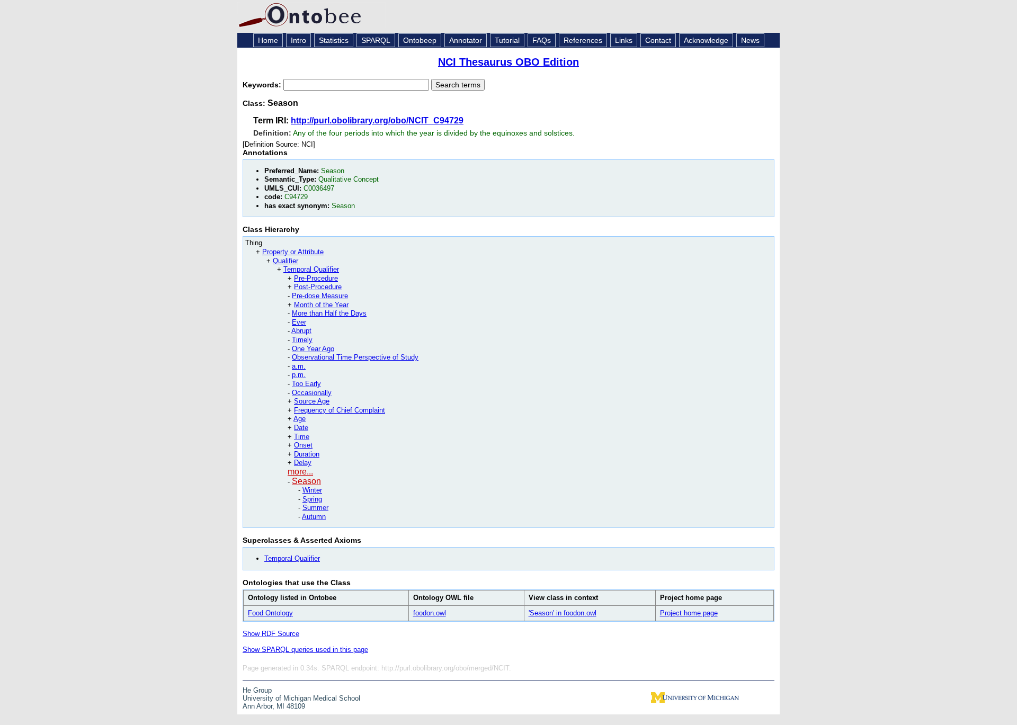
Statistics (334, 40)
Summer (315, 508)
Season (306, 481)
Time (301, 437)
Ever (299, 322)
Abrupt (301, 331)
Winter (312, 490)
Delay (302, 463)
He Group (257, 690)
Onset (303, 445)
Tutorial (507, 40)
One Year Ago (313, 349)
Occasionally (312, 393)
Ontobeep (419, 40)
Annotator (465, 40)
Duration (306, 454)
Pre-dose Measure (320, 296)
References (583, 40)
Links (623, 40)
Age (299, 419)
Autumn (314, 517)
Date (301, 428)
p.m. (299, 375)
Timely (302, 340)
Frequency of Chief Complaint (339, 410)
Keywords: (263, 84)
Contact (658, 40)
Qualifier (285, 261)
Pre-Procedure (316, 278)
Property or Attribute (293, 252)
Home (268, 40)
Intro (298, 40)
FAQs (541, 40)
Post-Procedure (318, 287)
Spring (312, 499)
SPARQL (375, 40)
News (750, 40)
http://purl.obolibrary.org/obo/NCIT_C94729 (377, 120)
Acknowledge (706, 40)
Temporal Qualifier (311, 269)
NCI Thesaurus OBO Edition (508, 62)
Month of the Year (321, 305)
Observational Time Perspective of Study (355, 357)
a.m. (299, 366)
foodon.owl (429, 613)
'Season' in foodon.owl (562, 613)
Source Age (311, 401)
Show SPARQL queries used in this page (305, 650)
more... (300, 471)
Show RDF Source (271, 634)
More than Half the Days (329, 313)
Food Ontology (270, 613)
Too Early (306, 384)
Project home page (689, 613)
